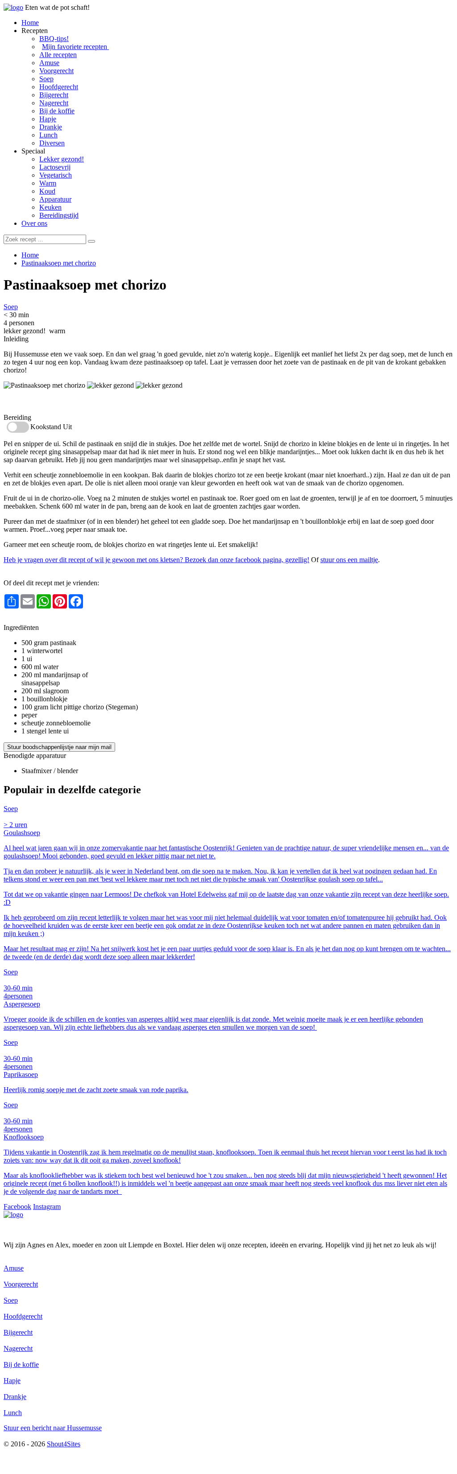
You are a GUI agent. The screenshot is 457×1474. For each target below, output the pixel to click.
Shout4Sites (63, 1444)
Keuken (50, 207)
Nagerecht (53, 103)
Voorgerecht (56, 71)
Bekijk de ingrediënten (35, 401)
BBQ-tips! (54, 38)
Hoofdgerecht (58, 87)
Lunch (48, 135)
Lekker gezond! (61, 159)
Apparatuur (55, 199)
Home (30, 22)
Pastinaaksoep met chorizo (58, 263)
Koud (47, 191)
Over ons (34, 223)
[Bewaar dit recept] (173, 286)
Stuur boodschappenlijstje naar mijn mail (59, 747)
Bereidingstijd (59, 215)
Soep (46, 79)
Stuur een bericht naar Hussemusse (53, 1428)
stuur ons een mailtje (349, 559)
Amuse (49, 62)
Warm (47, 183)
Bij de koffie (57, 111)
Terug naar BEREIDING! (40, 619)
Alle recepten (58, 54)
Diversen (52, 143)
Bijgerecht (53, 95)
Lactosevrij (55, 167)
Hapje (47, 119)
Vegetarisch (55, 175)
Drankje (50, 127)
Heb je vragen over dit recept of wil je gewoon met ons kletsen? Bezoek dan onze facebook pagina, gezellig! (156, 559)
